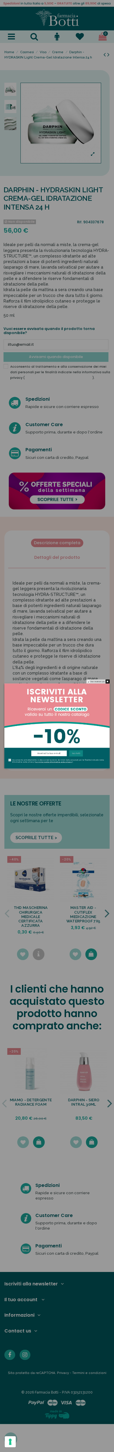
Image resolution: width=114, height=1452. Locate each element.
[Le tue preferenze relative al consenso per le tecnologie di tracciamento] (10, 1441)
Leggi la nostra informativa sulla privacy (53, 762)
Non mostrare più (98, 681)
